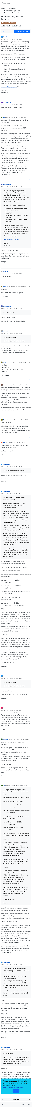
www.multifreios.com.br (9, 87)
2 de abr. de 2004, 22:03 (15, 104)
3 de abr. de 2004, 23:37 (15, 964)
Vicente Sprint (7, 184)
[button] (2, 1104)
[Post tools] (29, 97)
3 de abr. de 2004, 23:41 (15, 1049)
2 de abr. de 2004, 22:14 (19, 117)
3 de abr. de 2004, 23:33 (20, 785)
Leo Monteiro (7, 102)
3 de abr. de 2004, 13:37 (15, 493)
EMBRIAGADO (7, 708)
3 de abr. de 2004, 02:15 (23, 362)
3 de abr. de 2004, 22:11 (15, 710)
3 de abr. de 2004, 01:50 (23, 286)
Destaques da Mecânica (9, 22)
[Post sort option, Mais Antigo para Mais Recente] (3, 31)
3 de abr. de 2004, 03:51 (20, 442)
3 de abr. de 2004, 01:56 (15, 308)
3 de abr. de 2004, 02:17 (20, 385)
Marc (4, 420)
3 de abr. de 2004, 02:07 (15, 333)
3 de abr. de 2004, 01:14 (15, 186)
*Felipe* (5, 286)
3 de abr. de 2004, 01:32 (15, 273)
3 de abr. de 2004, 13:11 (15, 466)
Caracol (5, 739)
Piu (4, 117)
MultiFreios (6, 37)
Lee (4, 385)
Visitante (5, 271)
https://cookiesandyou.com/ (13, 1087)
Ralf (4, 442)
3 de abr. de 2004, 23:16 (22, 739)
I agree (16, 1091)
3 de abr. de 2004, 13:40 (15, 678)
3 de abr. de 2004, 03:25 (21, 420)
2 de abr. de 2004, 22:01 (15, 39)
